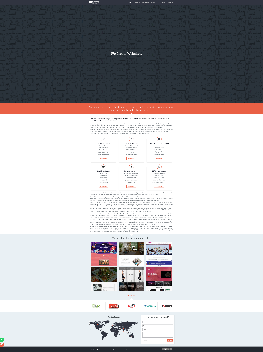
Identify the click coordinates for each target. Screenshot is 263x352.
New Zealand (101, 125)
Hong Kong (151, 125)
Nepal (134, 125)
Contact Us (121, 349)
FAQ (126, 349)
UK (91, 125)
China (145, 125)
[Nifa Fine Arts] (159, 263)
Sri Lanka (140, 125)
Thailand (115, 125)
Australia (167, 124)
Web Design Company (106, 349)
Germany (157, 125)
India (144, 124)
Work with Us (161, 2)
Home (129, 2)
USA (171, 124)
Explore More (103, 158)
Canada (94, 125)
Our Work (153, 2)
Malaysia (121, 125)
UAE (126, 125)
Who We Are (137, 2)
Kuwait (130, 125)
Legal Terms (115, 349)
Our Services (145, 2)
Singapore (109, 125)
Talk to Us (170, 2)
